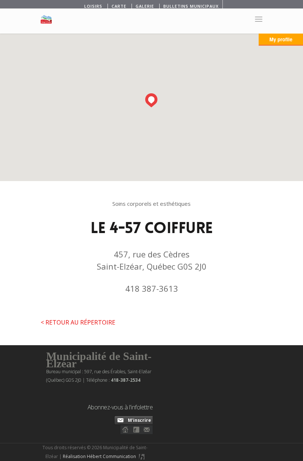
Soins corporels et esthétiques (151, 203)
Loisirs (93, 6)
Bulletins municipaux (191, 6)
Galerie (145, 6)
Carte (119, 6)
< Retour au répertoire (78, 322)
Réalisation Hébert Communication (100, 456)
